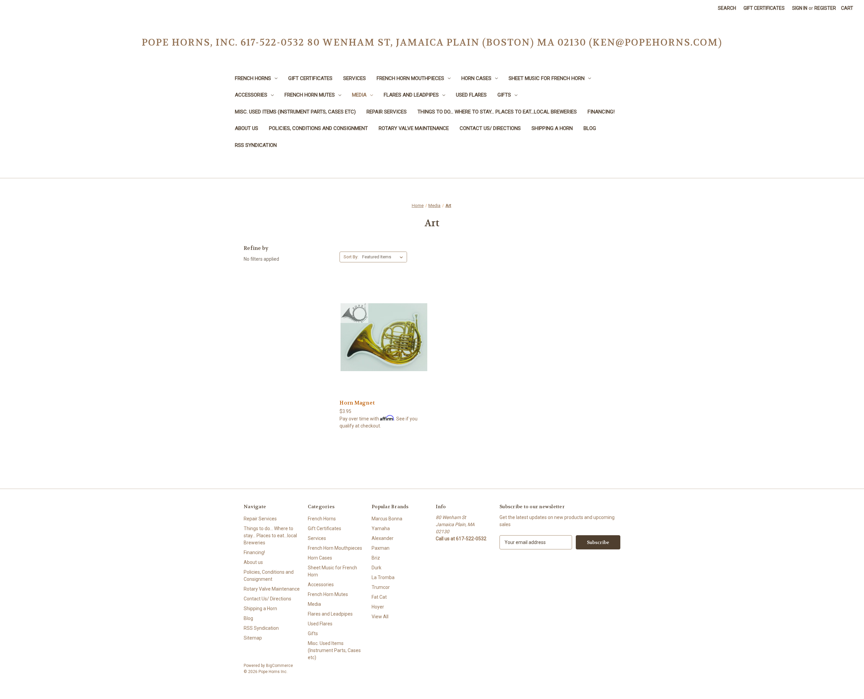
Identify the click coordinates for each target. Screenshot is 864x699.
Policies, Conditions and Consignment (318, 128)
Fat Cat (379, 597)
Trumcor (381, 587)
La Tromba (383, 577)
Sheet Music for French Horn (547, 78)
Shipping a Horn (552, 128)
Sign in (799, 8)
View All (380, 616)
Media (359, 95)
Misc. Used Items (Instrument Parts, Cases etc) (295, 112)
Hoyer (378, 607)
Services (354, 78)
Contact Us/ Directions (490, 128)
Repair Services (387, 112)
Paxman (380, 548)
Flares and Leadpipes (411, 95)
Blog (590, 128)
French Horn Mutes (310, 95)
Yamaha (381, 528)
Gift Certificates (764, 8)
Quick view (383, 325)
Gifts (504, 95)
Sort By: (351, 256)
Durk (376, 567)
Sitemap (253, 638)
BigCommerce (279, 665)
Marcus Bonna (387, 518)
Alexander (383, 538)
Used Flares (471, 95)
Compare (382, 337)
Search (727, 8)
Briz (376, 558)
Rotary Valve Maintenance (414, 128)
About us (246, 128)
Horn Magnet (357, 402)
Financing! (601, 112)
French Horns (253, 78)
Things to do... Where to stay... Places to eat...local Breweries (497, 112)
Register (825, 8)
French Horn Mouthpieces (410, 78)
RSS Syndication (256, 145)
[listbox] (384, 257)
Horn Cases (476, 78)
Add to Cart (384, 349)
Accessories (251, 95)
